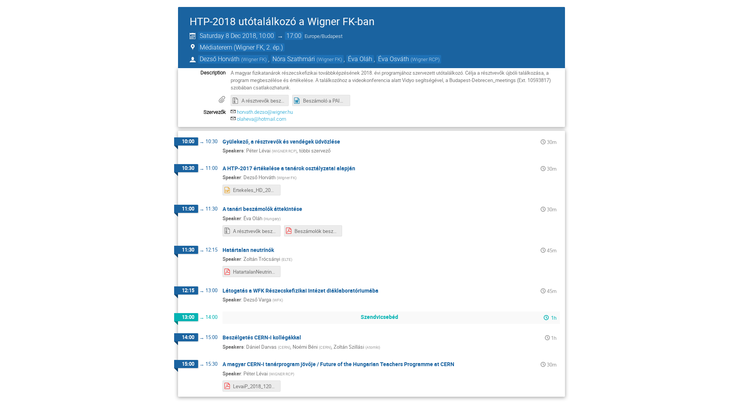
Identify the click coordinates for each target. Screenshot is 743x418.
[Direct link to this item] (345, 142)
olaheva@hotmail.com (261, 119)
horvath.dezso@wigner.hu (265, 112)
